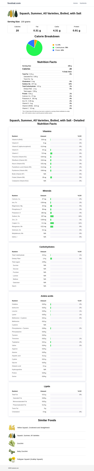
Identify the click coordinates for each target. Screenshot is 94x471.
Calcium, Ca (16, 199)
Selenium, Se (16, 230)
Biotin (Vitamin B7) (18, 174)
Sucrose (15, 265)
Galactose (16, 282)
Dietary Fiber (16, 258)
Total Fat (15, 394)
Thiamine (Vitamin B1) (19, 157)
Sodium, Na (16, 216)
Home (75, 3)
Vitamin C (15, 153)
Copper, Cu (15, 223)
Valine (14, 345)
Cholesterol (16, 412)
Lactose (15, 276)
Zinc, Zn (14, 219)
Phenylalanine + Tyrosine (20, 328)
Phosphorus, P (17, 209)
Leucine (14, 311)
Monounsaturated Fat (20, 401)
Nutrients (83, 3)
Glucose (15, 269)
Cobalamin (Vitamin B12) (20, 181)
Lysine (14, 314)
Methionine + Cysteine (19, 318)
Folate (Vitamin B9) (18, 177)
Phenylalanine (16, 332)
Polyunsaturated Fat (19, 405)
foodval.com (14, 3)
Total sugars (16, 262)
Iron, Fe (14, 202)
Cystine (14, 359)
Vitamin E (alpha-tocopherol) (21, 146)
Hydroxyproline (17, 369)
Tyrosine (15, 335)
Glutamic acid (16, 366)
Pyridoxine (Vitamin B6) (19, 170)
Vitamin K (15, 150)
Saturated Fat (17, 398)
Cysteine (15, 325)
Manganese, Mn (17, 226)
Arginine (15, 349)
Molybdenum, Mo (17, 233)
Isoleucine (15, 307)
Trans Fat (15, 408)
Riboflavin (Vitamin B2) (19, 160)
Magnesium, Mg (17, 206)
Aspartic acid (16, 356)
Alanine (14, 352)
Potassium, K (16, 213)
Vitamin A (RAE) (17, 139)
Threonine (15, 338)
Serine (14, 376)
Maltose (15, 279)
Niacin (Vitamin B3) (18, 163)
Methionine (15, 321)
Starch (14, 286)
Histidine (15, 304)
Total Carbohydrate (18, 255)
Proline (14, 373)
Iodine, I (14, 237)
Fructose (16, 272)
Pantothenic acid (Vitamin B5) (21, 167)
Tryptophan (15, 342)
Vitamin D (15, 143)
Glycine (14, 362)
